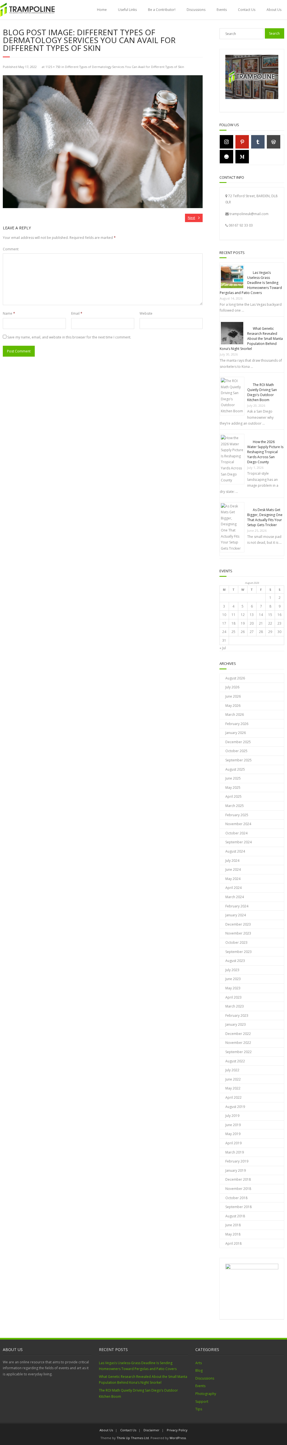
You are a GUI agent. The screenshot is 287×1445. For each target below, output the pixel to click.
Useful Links (127, 9)
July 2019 (232, 1115)
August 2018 (235, 1216)
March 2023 (234, 1006)
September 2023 (238, 951)
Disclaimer (151, 1430)
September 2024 (238, 842)
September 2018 (238, 1206)
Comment (10, 249)
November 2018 (238, 1188)
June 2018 (233, 1225)
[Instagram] (226, 142)
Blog (199, 1370)
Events (222, 9)
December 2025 (238, 742)
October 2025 (236, 751)
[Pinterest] (242, 142)
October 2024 (236, 833)
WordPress (178, 1438)
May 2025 (232, 787)
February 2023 (236, 1015)
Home (102, 9)
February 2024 (236, 906)
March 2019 (234, 1152)
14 (261, 614)
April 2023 (233, 997)
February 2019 (236, 1161)
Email (76, 313)
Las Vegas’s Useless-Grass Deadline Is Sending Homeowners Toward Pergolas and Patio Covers (251, 282)
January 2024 (235, 915)
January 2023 (235, 1024)
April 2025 (233, 796)
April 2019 (233, 1143)
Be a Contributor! (161, 9)
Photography (205, 1393)
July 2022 (232, 1070)
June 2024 (233, 869)
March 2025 (234, 805)
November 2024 (238, 824)
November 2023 (238, 933)
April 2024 (233, 887)
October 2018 (236, 1197)
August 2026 (235, 678)
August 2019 (235, 1106)
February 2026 (236, 723)
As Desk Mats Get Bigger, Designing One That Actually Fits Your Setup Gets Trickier (265, 517)
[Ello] (226, 156)
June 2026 (233, 696)
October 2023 (236, 942)
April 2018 (233, 1243)
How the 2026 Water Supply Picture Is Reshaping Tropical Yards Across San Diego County (265, 451)
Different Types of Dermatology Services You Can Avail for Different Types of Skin (124, 67)
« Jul (222, 648)
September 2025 (238, 760)
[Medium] (242, 156)
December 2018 (238, 1179)
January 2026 (235, 732)
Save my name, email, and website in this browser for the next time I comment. (69, 337)
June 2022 (233, 1079)
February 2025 (236, 815)
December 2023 (238, 924)
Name (9, 313)
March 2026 (234, 714)
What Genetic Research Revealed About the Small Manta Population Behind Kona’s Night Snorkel (251, 338)
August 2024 (235, 851)
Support (201, 1401)
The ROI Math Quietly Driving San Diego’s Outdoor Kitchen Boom (262, 392)
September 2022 (238, 1051)
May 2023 (232, 988)
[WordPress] (273, 142)
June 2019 (233, 1124)
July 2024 (232, 860)
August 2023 (235, 960)
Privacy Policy (177, 1430)
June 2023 (233, 978)
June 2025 (233, 778)
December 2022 (238, 1033)
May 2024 (232, 878)
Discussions (196, 9)
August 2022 (235, 1061)
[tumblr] (258, 142)
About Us (274, 9)
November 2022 (238, 1042)
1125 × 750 (53, 67)
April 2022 (233, 1097)
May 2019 (232, 1133)
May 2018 (232, 1234)
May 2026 (232, 705)
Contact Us (246, 9)
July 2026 (232, 687)
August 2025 (235, 769)
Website (146, 313)
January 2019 (235, 1170)
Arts (198, 1363)
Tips (198, 1409)
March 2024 (234, 897)
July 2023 (232, 970)
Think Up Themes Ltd (133, 1438)
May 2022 (232, 1088)
